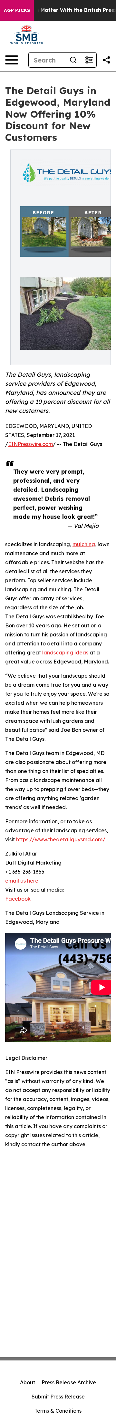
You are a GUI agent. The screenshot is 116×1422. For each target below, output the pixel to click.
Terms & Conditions (58, 1410)
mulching (83, 544)
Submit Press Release (58, 1396)
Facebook (18, 898)
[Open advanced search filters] (88, 60)
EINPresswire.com (30, 444)
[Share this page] (106, 59)
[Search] (73, 60)
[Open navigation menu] (11, 59)
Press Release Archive (69, 1382)
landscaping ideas (65, 652)
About (27, 1382)
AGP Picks (17, 10)
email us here (21, 880)
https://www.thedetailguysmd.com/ (60, 839)
